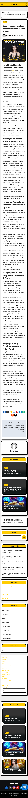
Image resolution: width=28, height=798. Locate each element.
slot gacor (5, 657)
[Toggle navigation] (2, 4)
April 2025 (5, 618)
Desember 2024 (6, 634)
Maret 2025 (5, 622)
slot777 (4, 676)
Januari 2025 (6, 630)
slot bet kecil (5, 683)
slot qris (4, 668)
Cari (14, 532)
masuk (11, 522)
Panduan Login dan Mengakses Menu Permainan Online (13, 471)
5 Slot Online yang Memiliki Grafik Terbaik (8, 425)
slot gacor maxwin (7, 587)
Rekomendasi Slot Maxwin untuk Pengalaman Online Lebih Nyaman (12, 489)
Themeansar (13, 795)
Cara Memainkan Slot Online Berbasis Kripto (13, 505)
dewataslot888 (6, 681)
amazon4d (5, 672)
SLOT (4, 22)
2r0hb (9, 35)
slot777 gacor (6, 674)
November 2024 (6, 638)
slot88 (4, 659)
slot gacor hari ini (7, 666)
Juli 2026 (5, 614)
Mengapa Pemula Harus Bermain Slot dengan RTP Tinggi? (13, 771)
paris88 (4, 661)
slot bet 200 (5, 598)
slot (13, 70)
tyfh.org (13, 4)
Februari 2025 (6, 626)
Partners (7, 691)
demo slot (5, 687)
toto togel (5, 595)
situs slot (4, 678)
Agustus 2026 (6, 610)
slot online (5, 591)
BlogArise (22, 793)
